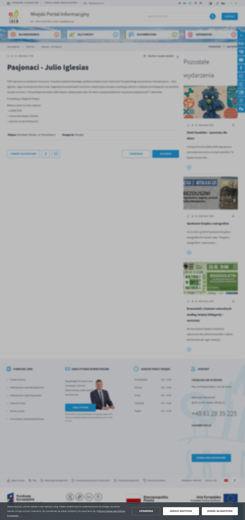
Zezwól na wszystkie (219, 511)
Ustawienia (146, 511)
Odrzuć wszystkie (181, 511)
